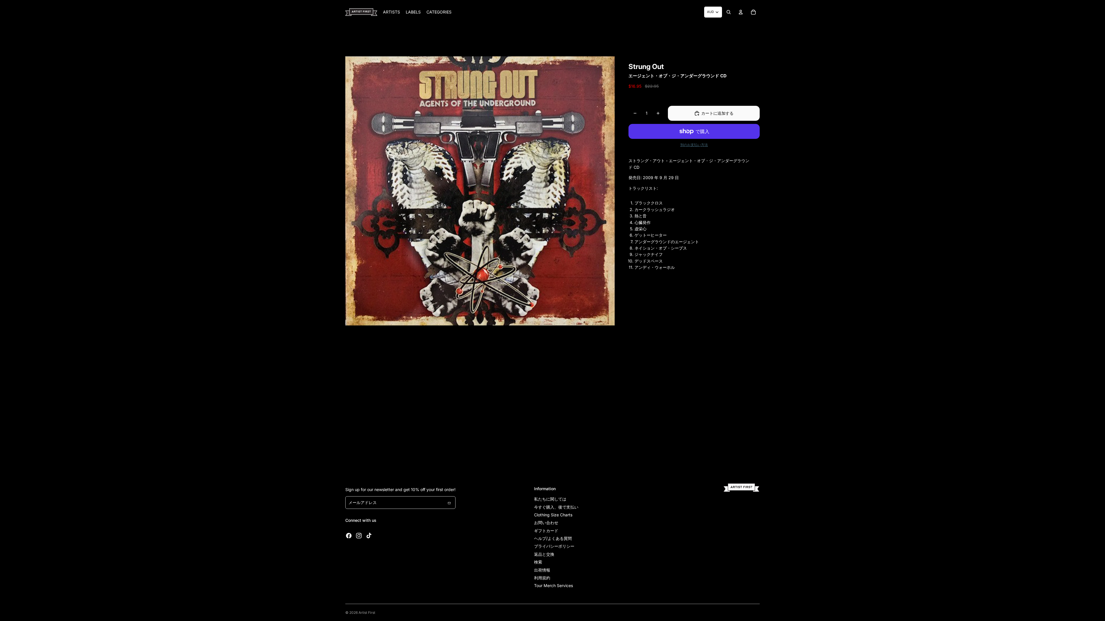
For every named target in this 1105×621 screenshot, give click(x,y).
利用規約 (542, 577)
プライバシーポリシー (554, 546)
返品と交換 (544, 554)
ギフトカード (546, 530)
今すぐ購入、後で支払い (556, 507)
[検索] (728, 12)
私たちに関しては (550, 499)
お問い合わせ (546, 522)
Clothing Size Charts (553, 514)
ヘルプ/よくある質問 (553, 538)
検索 (538, 561)
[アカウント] (740, 12)
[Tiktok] (368, 535)
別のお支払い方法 (694, 145)
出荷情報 (542, 570)
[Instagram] (358, 535)
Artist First (367, 612)
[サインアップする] (449, 502)
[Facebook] (348, 535)
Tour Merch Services (553, 585)
